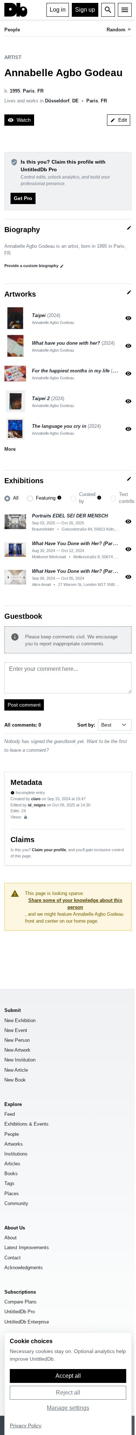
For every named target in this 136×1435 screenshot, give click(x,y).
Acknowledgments (23, 1267)
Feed (9, 1114)
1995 (15, 91)
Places (11, 1193)
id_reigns (37, 805)
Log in (58, 10)
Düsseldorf (57, 100)
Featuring (45, 498)
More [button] (10, 449)
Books (11, 1173)
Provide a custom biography (34, 265)
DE (75, 100)
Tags (9, 1183)
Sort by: (86, 725)
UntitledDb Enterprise (26, 1322)
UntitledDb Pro (19, 1311)
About (10, 1237)
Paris (28, 91)
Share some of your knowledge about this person (75, 904)
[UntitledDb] (15, 10)
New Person (17, 1040)
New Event (15, 1030)
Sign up (85, 10)
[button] (59, 498)
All (15, 498)
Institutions (16, 1154)
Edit (118, 120)
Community (16, 1203)
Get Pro (23, 198)
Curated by (87, 498)
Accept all (68, 1376)
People (12, 29)
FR (40, 91)
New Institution (20, 1060)
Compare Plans (20, 1302)
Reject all (68, 1392)
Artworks (13, 1144)
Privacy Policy (25, 1425)
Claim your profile (49, 850)
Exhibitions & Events (26, 1124)
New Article (16, 1070)
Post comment (24, 705)
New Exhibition (20, 1020)
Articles (12, 1163)
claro (36, 799)
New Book (15, 1080)
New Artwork (17, 1050)
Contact (12, 1257)
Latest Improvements (26, 1247)
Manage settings (68, 1408)
